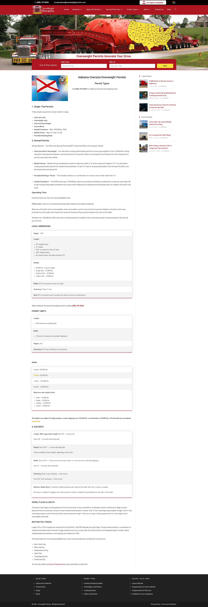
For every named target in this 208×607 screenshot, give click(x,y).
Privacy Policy (40, 587)
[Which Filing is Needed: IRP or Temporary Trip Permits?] (143, 148)
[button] (4, 42)
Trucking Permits (90, 590)
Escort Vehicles (137, 583)
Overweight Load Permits (92, 587)
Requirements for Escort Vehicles (143, 587)
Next (165, 66)
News (38, 594)
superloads (36, 421)
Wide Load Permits (90, 594)
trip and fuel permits (56, 564)
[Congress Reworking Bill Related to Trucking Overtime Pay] (143, 95)
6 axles (36, 375)
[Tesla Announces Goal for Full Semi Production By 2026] (143, 107)
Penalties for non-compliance (142, 594)
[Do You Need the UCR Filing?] (143, 136)
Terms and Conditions (43, 583)
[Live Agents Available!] (91, 2)
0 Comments (162, 86)
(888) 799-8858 (78, 306)
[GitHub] (174, 2)
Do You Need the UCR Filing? (160, 135)
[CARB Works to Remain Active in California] (143, 83)
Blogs (38, 590)
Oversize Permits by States (93, 583)
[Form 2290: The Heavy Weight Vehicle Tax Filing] (143, 124)
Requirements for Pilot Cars (141, 590)
